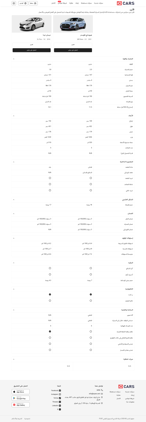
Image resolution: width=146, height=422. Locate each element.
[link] (21, 391)
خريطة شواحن (129, 398)
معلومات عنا (130, 402)
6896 (98, 390)
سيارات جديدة (129, 392)
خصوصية (27, 419)
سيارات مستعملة (115, 392)
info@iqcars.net (94, 394)
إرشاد (132, 395)
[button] (14, 3)
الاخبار (118, 398)
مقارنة (118, 395)
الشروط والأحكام (17, 419)
